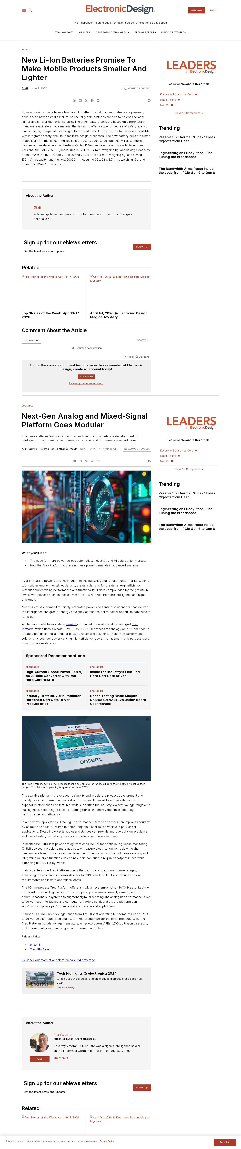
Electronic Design (66, 449)
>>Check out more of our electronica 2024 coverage (58, 960)
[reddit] (92, 100)
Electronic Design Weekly (112, 32)
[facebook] (74, 100)
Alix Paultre (29, 449)
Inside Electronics (173, 32)
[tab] (31, 340)
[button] (24, 10)
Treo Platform (39, 949)
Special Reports (145, 32)
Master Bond (168, 99)
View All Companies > (189, 113)
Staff (25, 88)
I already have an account (86, 383)
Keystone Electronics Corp (176, 94)
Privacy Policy (107, 1141)
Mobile (26, 49)
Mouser (164, 105)
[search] (30, 10)
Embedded (28, 406)
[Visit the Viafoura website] (142, 356)
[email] (98, 100)
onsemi (71, 624)
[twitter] (86, 100)
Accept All (225, 1142)
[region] (86, 349)
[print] (149, 100)
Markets (84, 32)
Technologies (64, 32)
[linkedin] (80, 100)
